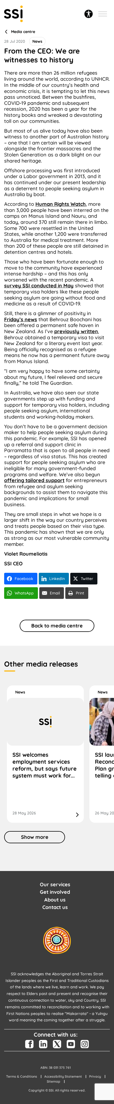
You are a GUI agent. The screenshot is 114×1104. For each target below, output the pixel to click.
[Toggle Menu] (102, 13)
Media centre (23, 31)
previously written (76, 331)
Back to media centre (57, 625)
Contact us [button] (55, 907)
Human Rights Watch (60, 204)
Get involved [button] (55, 892)
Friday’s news (20, 319)
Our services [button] (55, 884)
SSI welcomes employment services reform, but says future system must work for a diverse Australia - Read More (45, 754)
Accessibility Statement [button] (63, 1076)
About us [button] (55, 900)
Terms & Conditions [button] (21, 1076)
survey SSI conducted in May (39, 285)
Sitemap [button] (53, 1081)
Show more (34, 837)
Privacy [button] (95, 1076)
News (20, 692)
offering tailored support (34, 480)
